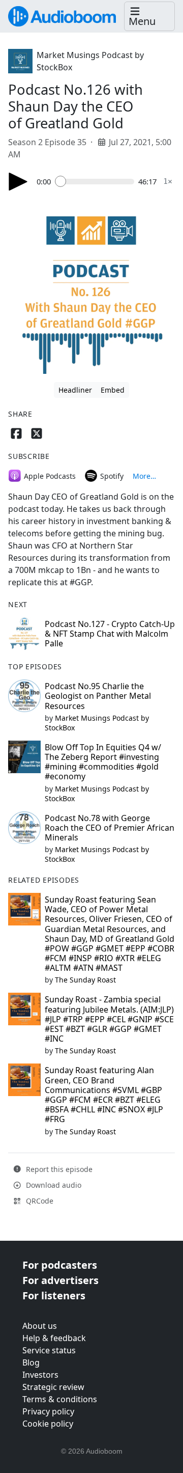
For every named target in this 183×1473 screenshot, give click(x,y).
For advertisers (60, 1280)
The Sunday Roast (85, 980)
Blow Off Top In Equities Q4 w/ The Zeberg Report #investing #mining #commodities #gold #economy (103, 762)
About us (39, 1325)
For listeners (53, 1295)
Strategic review (53, 1387)
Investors (40, 1374)
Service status (49, 1350)
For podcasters (59, 1265)
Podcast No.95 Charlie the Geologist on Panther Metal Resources (98, 695)
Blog (31, 1362)
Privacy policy (48, 1411)
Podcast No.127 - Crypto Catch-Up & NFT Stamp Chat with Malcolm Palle (110, 633)
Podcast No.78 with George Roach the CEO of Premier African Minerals (109, 827)
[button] (149, 17)
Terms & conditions (59, 1399)
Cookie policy (47, 1423)
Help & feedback (54, 1338)
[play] (18, 181)
